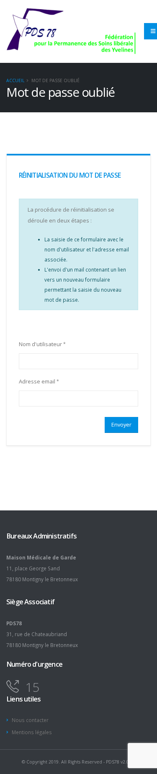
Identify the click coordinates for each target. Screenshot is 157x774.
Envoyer (121, 424)
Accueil (15, 80)
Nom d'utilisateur (40, 344)
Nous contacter (30, 720)
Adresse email (37, 381)
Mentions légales (32, 732)
